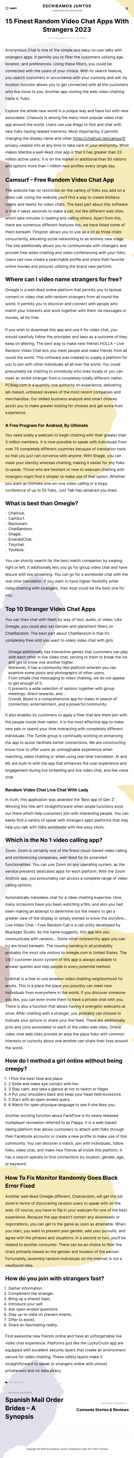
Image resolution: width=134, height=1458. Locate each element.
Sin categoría (16, 1382)
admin (82, 38)
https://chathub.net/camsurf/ (99, 138)
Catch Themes (100, 1449)
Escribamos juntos (67, 6)
